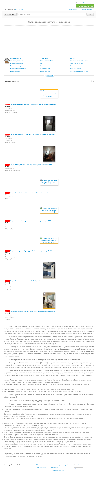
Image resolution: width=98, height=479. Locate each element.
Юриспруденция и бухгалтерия (79, 71)
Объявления (73, 9)
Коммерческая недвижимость (19, 66)
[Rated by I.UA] (78, 468)
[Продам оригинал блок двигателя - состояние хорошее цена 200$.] (49, 210)
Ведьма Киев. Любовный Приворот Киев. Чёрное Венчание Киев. (30, 193)
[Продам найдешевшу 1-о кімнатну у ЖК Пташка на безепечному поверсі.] (49, 124)
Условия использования (58, 470)
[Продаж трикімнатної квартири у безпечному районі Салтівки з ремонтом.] (49, 93)
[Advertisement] (49, 41)
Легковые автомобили (46, 61)
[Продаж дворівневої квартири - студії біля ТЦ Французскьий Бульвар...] (49, 300)
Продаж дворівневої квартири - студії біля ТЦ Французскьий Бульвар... (32, 311)
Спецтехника (44, 66)
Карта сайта (54, 467)
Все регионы (19, 9)
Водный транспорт (45, 71)
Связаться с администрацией (59, 465)
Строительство (74, 66)
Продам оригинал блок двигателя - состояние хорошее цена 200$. (30, 221)
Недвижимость (15, 58)
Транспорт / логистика (76, 63)
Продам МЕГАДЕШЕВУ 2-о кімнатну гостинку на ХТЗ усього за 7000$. (31, 165)
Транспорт (44, 58)
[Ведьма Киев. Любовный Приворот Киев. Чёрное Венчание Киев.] (49, 182)
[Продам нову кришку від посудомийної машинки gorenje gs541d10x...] (49, 240)
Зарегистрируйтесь (88, 3)
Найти (90, 14)
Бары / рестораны (75, 68)
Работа (72, 58)
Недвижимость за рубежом (18, 68)
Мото (41, 63)
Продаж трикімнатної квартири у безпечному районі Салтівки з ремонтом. (33, 104)
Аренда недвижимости (16, 61)
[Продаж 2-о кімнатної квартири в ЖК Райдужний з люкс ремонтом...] (49, 270)
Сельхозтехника (45, 68)
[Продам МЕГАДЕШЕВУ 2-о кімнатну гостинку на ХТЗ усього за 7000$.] (49, 154)
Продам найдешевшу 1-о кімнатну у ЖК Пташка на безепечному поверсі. (32, 134)
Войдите (78, 3)
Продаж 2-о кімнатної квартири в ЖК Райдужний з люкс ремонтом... (31, 281)
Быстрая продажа (86, 9)
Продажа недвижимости (17, 63)
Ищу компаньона (15, 71)
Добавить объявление (86, 6)
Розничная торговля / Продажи (79, 61)
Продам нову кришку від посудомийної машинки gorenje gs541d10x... (31, 251)
